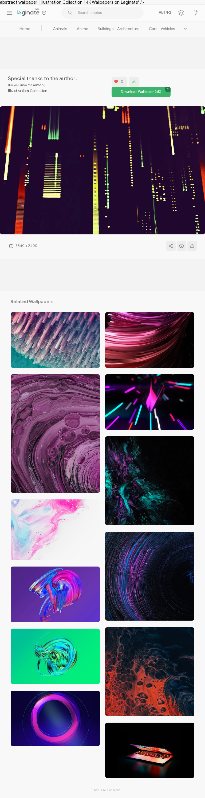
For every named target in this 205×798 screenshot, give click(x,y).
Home (24, 28)
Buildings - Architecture (118, 28)
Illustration (18, 90)
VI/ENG (164, 13)
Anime (82, 28)
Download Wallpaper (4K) (141, 92)
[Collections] (181, 13)
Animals (60, 28)
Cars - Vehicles (162, 28)
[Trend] (195, 13)
